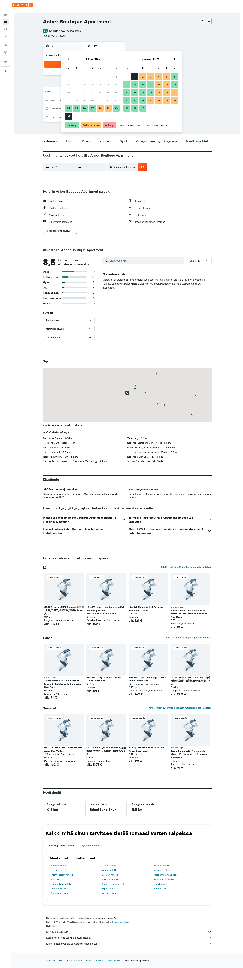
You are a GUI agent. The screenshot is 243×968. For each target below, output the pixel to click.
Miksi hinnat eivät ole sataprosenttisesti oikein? (73, 943)
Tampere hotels (58, 888)
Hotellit (62, 960)
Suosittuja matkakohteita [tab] (61, 845)
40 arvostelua (73, 30)
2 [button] (116, 76)
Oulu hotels (159, 884)
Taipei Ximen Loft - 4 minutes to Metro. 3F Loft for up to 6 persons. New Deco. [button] (189, 613)
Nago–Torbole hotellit (113, 884)
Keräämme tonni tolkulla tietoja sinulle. (68, 937)
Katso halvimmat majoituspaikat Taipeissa (189, 637)
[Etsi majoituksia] (5, 22)
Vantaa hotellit (109, 870)
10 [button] (68, 92)
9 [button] (116, 84)
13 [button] (92, 92)
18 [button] (76, 100)
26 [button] (84, 108)
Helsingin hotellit (58, 870)
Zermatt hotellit (110, 874)
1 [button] (108, 76)
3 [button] (68, 84)
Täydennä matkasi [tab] (90, 845)
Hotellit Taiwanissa (94, 960)
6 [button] (92, 84)
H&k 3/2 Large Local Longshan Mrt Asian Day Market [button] (105, 609)
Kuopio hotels (109, 893)
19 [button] (84, 100)
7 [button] (100, 84)
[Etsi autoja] (5, 29)
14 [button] (100, 92)
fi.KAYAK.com (49, 960)
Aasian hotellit (75, 960)
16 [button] (116, 92)
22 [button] (108, 100)
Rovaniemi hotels (59, 893)
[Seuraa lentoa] (5, 52)
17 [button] (68, 100)
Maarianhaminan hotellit (166, 874)
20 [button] (92, 100)
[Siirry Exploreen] (5, 45)
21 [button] (100, 100)
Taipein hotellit (113, 960)
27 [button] (92, 108)
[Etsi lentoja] (5, 15)
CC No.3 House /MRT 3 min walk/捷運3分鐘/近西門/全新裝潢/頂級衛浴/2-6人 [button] (64, 610)
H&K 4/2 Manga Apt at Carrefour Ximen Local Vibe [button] (146, 609)
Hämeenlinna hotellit (61, 884)
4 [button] (76, 84)
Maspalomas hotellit (164, 879)
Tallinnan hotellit (110, 879)
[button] (5, 5)
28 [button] (100, 108)
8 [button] (108, 84)
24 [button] (68, 108)
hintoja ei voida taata (120, 922)
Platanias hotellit (110, 865)
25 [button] (76, 108)
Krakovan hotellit (162, 870)
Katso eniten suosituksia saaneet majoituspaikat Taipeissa (180, 707)
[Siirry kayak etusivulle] (22, 5)
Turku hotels (160, 888)
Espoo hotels (108, 888)
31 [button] (68, 116)
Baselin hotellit (57, 879)
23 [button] (116, 100)
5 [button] (84, 84)
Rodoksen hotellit (59, 865)
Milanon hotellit (162, 865)
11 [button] (76, 92)
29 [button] (108, 108)
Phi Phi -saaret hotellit (61, 874)
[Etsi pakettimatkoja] (5, 36)
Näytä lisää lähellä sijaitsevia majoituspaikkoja (186, 567)
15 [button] (108, 92)
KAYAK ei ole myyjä (57, 931)
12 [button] (84, 92)
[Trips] (5, 61)
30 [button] (116, 108)
